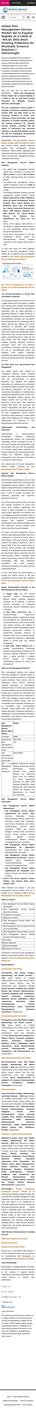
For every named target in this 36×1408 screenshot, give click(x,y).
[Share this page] (33, 17)
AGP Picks (5, 3)
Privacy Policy (27, 1405)
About (9, 1397)
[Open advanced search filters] (28, 17)
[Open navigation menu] (3, 17)
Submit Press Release (10, 1401)
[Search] (24, 17)
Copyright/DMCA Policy (12, 1405)
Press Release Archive (21, 1397)
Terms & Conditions (26, 1401)
